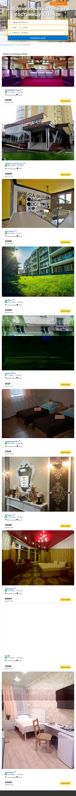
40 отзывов (11, 443)
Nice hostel (10, 231)
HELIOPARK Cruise (13, 90)
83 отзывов (11, 657)
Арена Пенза (10, 373)
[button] (38, 32)
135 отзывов (11, 774)
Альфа (7, 656)
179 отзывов (11, 517)
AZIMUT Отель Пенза (14, 164)
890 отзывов (11, 165)
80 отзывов (11, 233)
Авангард (9, 589)
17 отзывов (10, 375)
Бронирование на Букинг (7, 44)
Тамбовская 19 (12, 441)
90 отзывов (11, 590)
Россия (19, 44)
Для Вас (9, 300)
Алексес (9, 515)
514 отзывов (11, 92)
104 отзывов (11, 302)
